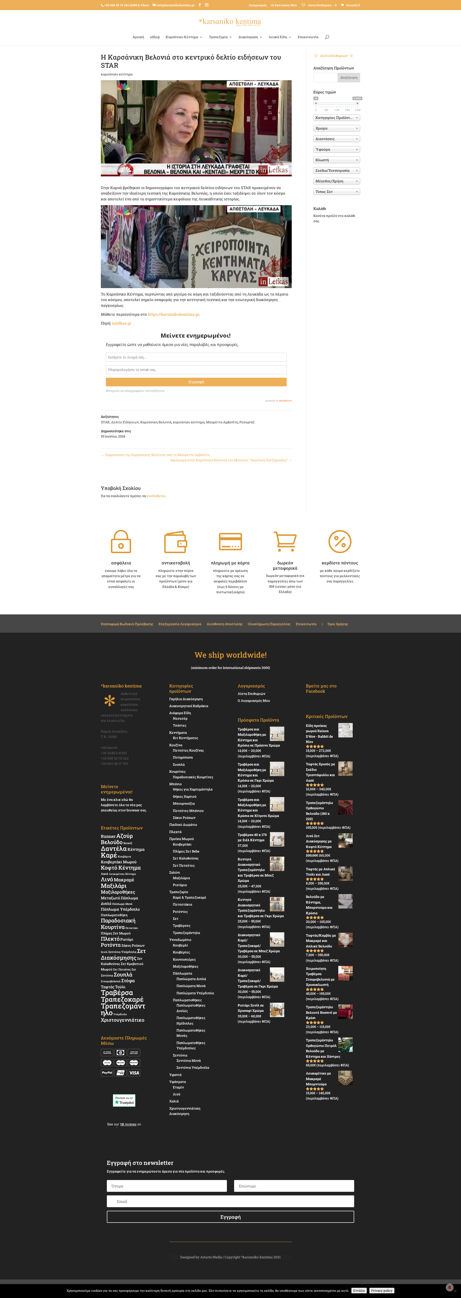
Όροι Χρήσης (338, 624)
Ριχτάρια (180, 885)
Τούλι (120, 986)
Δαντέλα (114, 848)
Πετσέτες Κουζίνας (188, 750)
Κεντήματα (178, 732)
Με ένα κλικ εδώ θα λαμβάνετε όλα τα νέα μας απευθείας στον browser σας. (124, 805)
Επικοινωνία (308, 37)
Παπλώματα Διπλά (191, 979)
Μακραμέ (124, 880)
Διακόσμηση (248, 37)
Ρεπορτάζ (247, 422)
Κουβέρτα (124, 856)
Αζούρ (124, 835)
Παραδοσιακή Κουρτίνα (118, 923)
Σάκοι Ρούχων (184, 817)
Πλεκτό (110, 938)
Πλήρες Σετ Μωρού (116, 933)
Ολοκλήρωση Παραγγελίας (269, 624)
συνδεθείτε (156, 496)
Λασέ (104, 874)
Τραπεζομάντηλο (123, 1009)
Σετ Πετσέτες (122, 969)
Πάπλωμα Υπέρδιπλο (120, 909)
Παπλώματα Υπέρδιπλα (195, 993)
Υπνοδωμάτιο (180, 939)
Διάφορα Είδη (180, 713)
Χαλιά (174, 1101)
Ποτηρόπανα (183, 757)
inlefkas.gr (121, 323)
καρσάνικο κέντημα (117, 74)
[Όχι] (455, 1291)
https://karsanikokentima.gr (173, 314)
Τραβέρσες (181, 925)
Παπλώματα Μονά (191, 985)
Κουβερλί (180, 945)
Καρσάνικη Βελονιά (155, 422)
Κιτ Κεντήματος (185, 738)
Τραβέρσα (117, 992)
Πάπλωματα (182, 973)
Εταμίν (178, 1087)
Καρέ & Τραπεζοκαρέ (189, 897)
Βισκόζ (127, 843)
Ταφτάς (107, 986)
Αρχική (138, 37)
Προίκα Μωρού (181, 838)
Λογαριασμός (258, 5)
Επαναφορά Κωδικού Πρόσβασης (127, 624)
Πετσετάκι (131, 928)
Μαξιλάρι (114, 886)
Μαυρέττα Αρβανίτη (222, 422)
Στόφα (128, 980)
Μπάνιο (175, 784)
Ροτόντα (111, 944)
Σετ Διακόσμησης (123, 954)
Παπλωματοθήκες (187, 1000)
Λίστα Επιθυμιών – (322, 5)
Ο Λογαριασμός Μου (254, 700)
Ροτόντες (180, 911)
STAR (105, 422)
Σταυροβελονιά (111, 981)
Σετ (175, 918)
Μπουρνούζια (184, 803)
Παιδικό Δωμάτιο (183, 824)
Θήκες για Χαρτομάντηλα (192, 789)
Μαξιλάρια (181, 878)
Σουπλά (123, 974)
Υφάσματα (177, 1081)
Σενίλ (104, 952)
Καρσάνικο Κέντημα (182, 37)
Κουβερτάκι (182, 844)
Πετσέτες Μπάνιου (188, 810)
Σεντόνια (180, 1055)
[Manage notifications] (450, 1287)
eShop (155, 37)
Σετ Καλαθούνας (186, 858)
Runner (108, 836)
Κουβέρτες (181, 952)
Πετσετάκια (182, 904)
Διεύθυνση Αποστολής (225, 624)
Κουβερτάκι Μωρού (118, 861)
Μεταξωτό (110, 897)
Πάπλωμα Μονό (122, 904)
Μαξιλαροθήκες (118, 892)
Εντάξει (359, 1290)
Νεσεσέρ (180, 718)
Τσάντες (179, 725)
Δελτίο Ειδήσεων (125, 422)
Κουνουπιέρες (184, 959)
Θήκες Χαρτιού (184, 796)
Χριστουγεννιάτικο (122, 1020)
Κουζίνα (175, 745)
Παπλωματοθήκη (114, 915)
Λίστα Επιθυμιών (251, 693)
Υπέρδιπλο (120, 1014)
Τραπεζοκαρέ (122, 999)
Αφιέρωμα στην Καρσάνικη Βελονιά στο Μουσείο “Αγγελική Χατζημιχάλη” (231, 460)
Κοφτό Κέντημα (121, 867)
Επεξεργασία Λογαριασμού (179, 624)
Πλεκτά (175, 831)
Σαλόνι (174, 872)
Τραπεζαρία (218, 37)
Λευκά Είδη (278, 37)
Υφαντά (175, 1074)
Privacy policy (382, 1290)
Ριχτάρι (126, 939)
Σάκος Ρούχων (133, 945)
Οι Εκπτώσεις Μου (284, 5)
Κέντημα (136, 849)
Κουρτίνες (177, 771)
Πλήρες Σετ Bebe (186, 851)
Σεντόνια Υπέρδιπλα (122, 952)
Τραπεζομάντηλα (186, 932)
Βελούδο (112, 842)
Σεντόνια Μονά (188, 1060)
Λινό (107, 879)
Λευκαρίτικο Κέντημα (122, 874)
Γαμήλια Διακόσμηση (186, 699)
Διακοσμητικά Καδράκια (188, 706)
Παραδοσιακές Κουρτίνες (193, 777)
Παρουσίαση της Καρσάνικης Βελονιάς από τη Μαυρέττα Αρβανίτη (155, 454)
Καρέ (109, 855)
